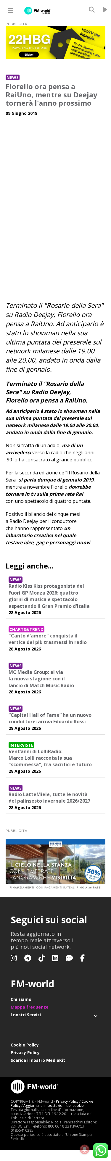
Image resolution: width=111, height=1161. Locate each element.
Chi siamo (21, 999)
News (13, 77)
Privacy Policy (25, 1052)
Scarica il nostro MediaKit (38, 1060)
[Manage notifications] (84, 1149)
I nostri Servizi (26, 1014)
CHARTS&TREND (26, 629)
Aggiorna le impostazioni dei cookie (53, 1105)
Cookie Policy (25, 1045)
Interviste (21, 745)
